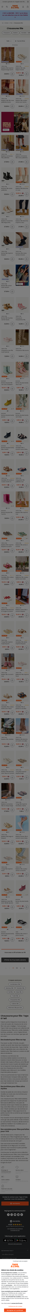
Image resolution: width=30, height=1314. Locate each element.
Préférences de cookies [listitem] (15, 1306)
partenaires (9, 1285)
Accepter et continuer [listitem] (15, 1310)
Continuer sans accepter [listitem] (20, 1261)
